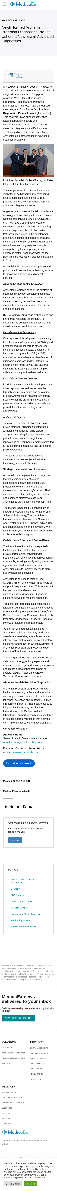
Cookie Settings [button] (13, 1184)
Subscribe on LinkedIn (19, 763)
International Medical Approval (26, 914)
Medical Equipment (20, 920)
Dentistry (15, 889)
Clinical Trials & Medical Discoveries (22, 881)
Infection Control (19, 907)
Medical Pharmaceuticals (16, 791)
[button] (4, 4)
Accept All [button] (30, 1184)
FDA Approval (17, 895)
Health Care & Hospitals (23, 901)
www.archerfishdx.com (25, 752)
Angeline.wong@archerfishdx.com (22, 742)
